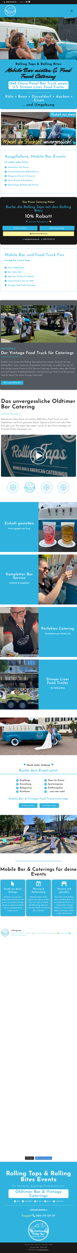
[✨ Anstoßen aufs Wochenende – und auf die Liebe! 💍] (57, 971)
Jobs (32, 1244)
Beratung (27, 1244)
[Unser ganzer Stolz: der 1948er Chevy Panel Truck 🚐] (19, 971)
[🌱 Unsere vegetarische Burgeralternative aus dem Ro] (19, 1036)
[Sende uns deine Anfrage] (12, 883)
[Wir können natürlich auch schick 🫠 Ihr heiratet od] (19, 1101)
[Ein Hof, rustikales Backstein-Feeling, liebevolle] (57, 1014)
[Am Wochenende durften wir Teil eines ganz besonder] (19, 1079)
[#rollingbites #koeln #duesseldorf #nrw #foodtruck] (57, 1079)
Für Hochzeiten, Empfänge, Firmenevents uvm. (38, 1186)
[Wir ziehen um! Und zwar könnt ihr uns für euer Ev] (57, 949)
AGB (51, 1244)
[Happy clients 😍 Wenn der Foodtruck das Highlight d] (19, 1144)
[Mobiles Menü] (72, 11)
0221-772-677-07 (11, 2)
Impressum (37, 1244)
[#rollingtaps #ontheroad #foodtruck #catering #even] (57, 1144)
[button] (3, 128)
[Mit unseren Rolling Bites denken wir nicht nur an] (57, 992)
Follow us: (22, 2)
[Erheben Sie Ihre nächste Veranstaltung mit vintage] (57, 1101)
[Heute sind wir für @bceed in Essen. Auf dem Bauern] (19, 949)
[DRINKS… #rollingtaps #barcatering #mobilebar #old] (19, 1122)
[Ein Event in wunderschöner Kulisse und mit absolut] (57, 1057)
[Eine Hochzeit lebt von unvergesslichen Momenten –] (57, 1036)
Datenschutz (45, 1244)
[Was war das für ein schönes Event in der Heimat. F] (57, 1122)
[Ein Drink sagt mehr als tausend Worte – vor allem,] (19, 992)
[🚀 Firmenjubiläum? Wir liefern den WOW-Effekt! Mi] (19, 1057)
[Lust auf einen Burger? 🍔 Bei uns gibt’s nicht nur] (19, 1014)
